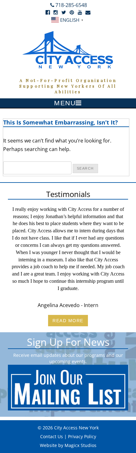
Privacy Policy (82, 436)
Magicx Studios (80, 445)
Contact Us (51, 436)
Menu (65, 103)
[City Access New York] (68, 49)
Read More (68, 320)
